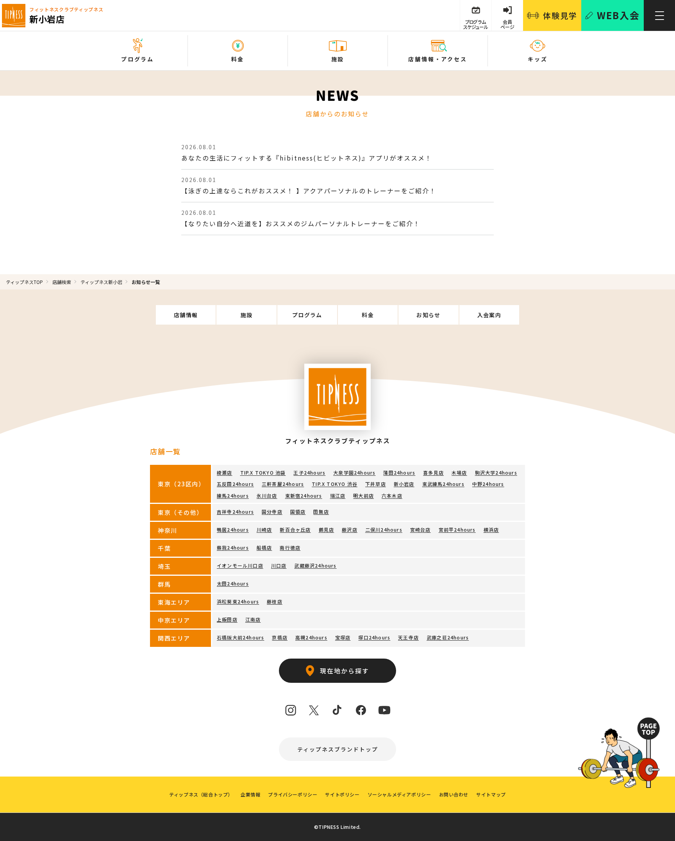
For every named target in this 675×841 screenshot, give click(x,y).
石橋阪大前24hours (240, 637)
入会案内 (489, 315)
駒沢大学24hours (496, 472)
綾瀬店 (224, 472)
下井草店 (375, 483)
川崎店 (264, 529)
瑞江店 (338, 495)
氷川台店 (267, 495)
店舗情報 (186, 315)
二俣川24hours (383, 529)
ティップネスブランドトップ (337, 749)
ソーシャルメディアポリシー (399, 794)
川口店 (279, 565)
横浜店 (491, 529)
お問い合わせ (454, 794)
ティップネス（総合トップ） (201, 794)
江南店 (253, 619)
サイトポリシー (342, 794)
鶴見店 (326, 529)
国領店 (298, 511)
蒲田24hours (399, 472)
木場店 (459, 472)
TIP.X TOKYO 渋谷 (334, 483)
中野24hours (488, 483)
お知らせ (428, 315)
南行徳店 (290, 547)
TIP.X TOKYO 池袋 (263, 472)
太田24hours (233, 583)
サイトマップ (491, 794)
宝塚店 (343, 637)
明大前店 (363, 495)
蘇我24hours (233, 547)
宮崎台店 (420, 529)
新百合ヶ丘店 (295, 529)
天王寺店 (408, 637)
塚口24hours (374, 637)
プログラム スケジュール (475, 24)
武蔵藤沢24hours (315, 565)
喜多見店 (433, 472)
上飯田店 (227, 619)
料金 (368, 315)
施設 (247, 315)
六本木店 (392, 495)
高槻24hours (311, 637)
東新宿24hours (303, 495)
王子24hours (309, 472)
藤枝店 (274, 601)
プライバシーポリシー (292, 794)
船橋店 (264, 547)
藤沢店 (349, 529)
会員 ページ (507, 24)
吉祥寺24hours (235, 511)
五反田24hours (235, 483)
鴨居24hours (233, 529)
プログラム (307, 315)
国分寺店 (272, 511)
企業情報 (250, 794)
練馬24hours (233, 495)
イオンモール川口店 (240, 565)
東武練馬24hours (443, 483)
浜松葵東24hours (238, 601)
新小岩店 (404, 483)
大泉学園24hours (354, 472)
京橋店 (280, 637)
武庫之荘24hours (448, 637)
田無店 (321, 511)
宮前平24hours (457, 529)
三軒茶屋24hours (283, 483)
